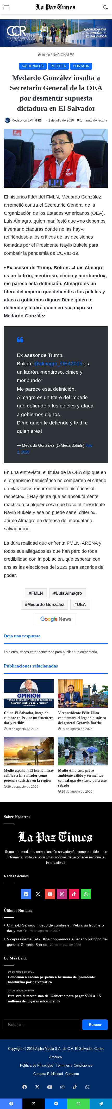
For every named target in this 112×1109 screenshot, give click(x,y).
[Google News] (56, 619)
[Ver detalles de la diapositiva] (56, 33)
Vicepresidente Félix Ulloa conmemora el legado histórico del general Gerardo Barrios (82, 718)
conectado (46, 652)
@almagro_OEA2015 (58, 363)
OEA (81, 604)
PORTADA (81, 66)
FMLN (37, 593)
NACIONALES (63, 55)
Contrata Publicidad (48, 1074)
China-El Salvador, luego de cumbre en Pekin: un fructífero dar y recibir (28, 718)
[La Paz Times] (56, 7)
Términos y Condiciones (74, 1065)
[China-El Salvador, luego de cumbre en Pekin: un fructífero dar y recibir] (29, 693)
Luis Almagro (69, 593)
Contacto (72, 1074)
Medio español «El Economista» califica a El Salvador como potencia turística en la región (29, 775)
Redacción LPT (23, 120)
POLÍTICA (58, 66)
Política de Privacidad (36, 1065)
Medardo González (45, 604)
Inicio (45, 55)
